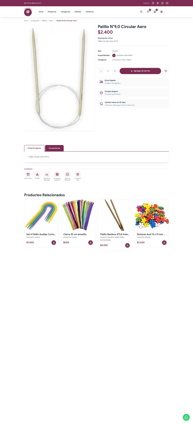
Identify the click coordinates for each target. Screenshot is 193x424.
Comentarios (54, 148)
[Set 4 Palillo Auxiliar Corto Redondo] (41, 215)
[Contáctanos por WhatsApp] (162, 3)
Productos (52, 12)
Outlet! (117, 237)
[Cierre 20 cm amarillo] (78, 215)
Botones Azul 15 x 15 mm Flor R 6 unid (157, 234)
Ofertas (78, 12)
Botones (148, 237)
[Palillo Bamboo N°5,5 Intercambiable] (115, 215)
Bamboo (111, 237)
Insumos (37, 237)
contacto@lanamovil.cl (33, 3)
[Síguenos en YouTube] (167, 3)
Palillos (44, 21)
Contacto (89, 12)
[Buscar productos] (141, 11)
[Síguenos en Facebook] (153, 3)
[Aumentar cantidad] (115, 71)
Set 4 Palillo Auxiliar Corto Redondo (45, 234)
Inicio (41, 12)
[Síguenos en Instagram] (157, 3)
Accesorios (35, 21)
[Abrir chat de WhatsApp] (186, 417)
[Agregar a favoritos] (166, 71)
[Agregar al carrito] (53, 242)
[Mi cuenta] (161, 11)
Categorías (65, 12)
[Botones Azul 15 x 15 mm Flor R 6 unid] (152, 215)
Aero (51, 21)
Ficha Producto (34, 148)
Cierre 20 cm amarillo (74, 234)
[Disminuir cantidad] (101, 71)
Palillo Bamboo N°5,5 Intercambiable (119, 234)
